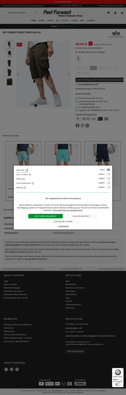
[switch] (117, 384)
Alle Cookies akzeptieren (45, 216)
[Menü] (122, 369)
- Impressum (63, 226)
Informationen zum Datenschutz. (68, 210)
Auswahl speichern (81, 216)
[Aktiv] (109, 169)
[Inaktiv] (109, 174)
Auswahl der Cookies (63, 221)
